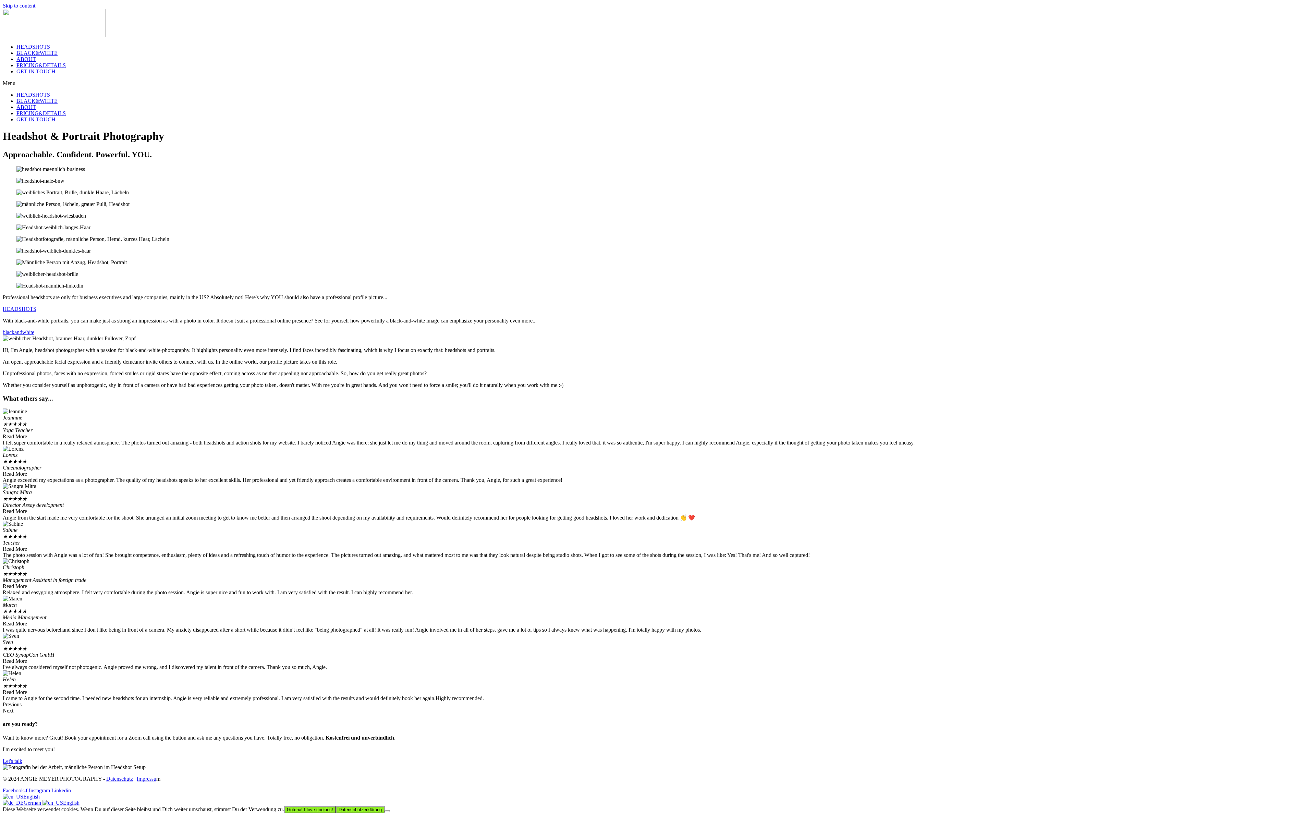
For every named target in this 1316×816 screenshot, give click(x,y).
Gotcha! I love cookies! (310, 809)
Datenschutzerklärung (360, 809)
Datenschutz (119, 779)
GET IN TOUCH (36, 71)
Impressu (146, 779)
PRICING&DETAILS (41, 65)
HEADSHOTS (33, 47)
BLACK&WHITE (37, 53)
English (31, 797)
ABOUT (26, 59)
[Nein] (387, 811)
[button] (658, 83)
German (33, 803)
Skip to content (19, 6)
